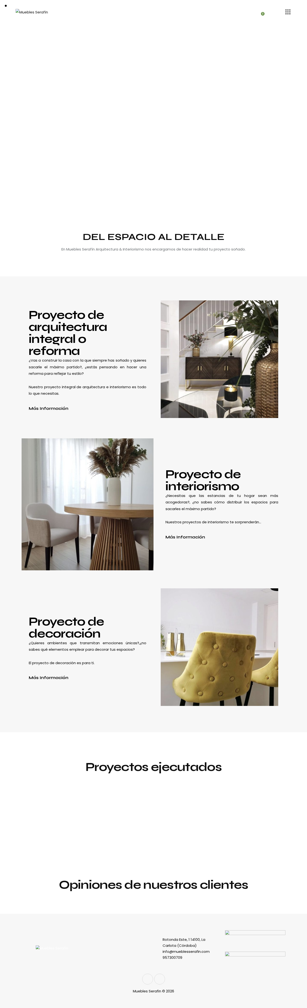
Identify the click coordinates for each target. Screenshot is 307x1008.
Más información (48, 408)
